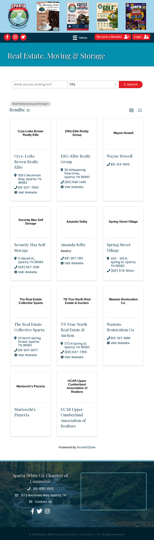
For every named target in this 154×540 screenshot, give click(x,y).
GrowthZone (86, 447)
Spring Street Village (119, 247)
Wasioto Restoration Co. (121, 326)
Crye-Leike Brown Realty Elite (26, 161)
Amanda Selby (73, 244)
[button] (131, 110)
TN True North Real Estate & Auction (74, 329)
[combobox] (93, 84)
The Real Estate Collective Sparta (29, 326)
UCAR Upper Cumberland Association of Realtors (73, 417)
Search (132, 84)
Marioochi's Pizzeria (24, 412)
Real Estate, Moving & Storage (30, 103)
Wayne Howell (119, 155)
